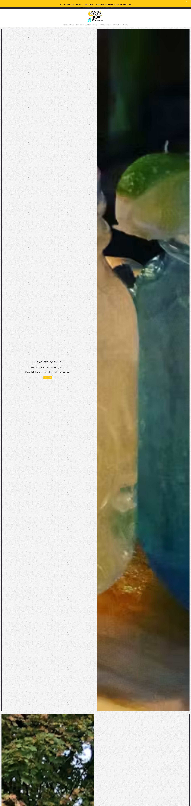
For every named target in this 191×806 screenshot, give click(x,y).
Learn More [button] (48, 377)
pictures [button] (125, 25)
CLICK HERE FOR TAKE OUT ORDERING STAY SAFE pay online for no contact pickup (95, 4)
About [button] (82, 25)
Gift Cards (116, 25)
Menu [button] (77, 25)
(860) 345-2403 (110, 8)
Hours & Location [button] (68, 25)
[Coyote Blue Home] (95, 16)
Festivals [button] (95, 25)
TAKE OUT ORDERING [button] (105, 25)
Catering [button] (88, 25)
